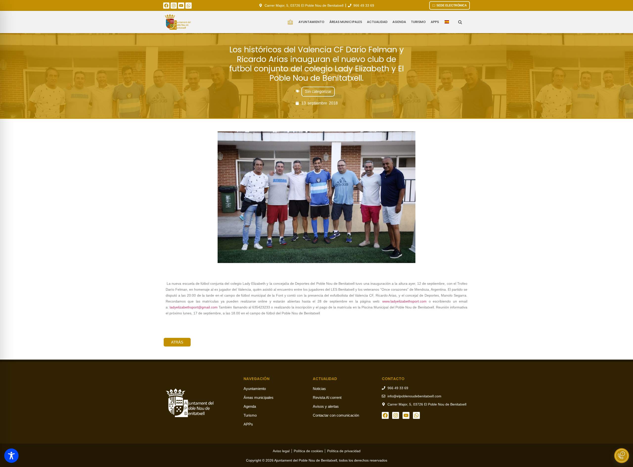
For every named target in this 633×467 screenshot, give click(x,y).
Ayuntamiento (311, 22)
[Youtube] (181, 5)
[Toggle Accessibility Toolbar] (11, 455)
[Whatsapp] (188, 5)
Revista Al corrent (327, 397)
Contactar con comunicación (336, 415)
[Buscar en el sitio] (460, 22)
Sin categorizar (318, 91)
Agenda (399, 22)
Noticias (319, 388)
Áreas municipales (345, 22)
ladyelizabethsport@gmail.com (194, 307)
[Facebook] (166, 5)
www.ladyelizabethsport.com (404, 301)
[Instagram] (174, 5)
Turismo (418, 22)
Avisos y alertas (326, 406)
